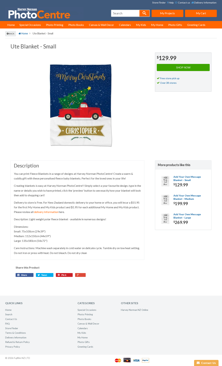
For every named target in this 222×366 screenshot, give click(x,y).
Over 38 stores (168, 82)
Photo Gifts (175, 24)
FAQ (7, 323)
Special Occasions (30, 24)
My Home (157, 24)
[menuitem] (170, 2)
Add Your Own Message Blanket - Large (187, 216)
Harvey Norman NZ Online (134, 310)
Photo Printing (54, 24)
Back (11, 33)
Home (11, 24)
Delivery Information (205, 2)
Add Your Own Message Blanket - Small (187, 178)
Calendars (125, 24)
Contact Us (11, 319)
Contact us (183, 2)
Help (171, 2)
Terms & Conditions (15, 332)
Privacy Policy (12, 346)
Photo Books (76, 24)
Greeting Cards (196, 24)
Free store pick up (170, 78)
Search (8, 314)
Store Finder (159, 2)
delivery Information (46, 211)
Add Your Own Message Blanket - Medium (187, 197)
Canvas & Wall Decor (101, 24)
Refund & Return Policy (17, 342)
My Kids (141, 24)
